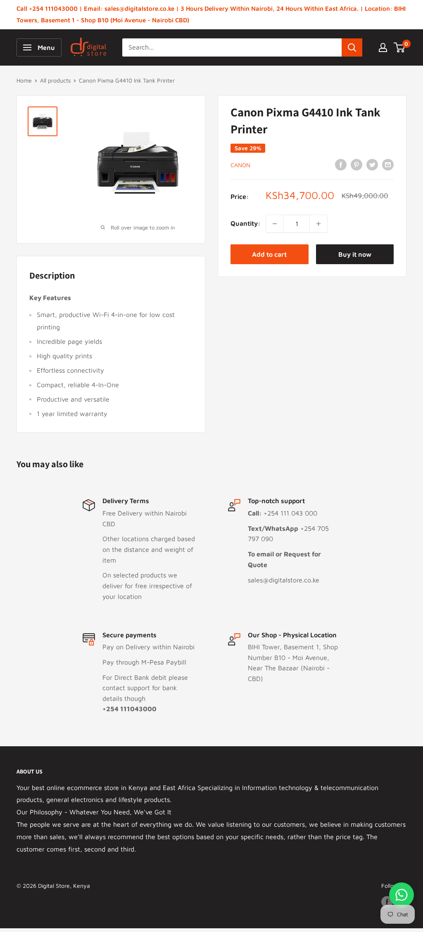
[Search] (352, 47)
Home (24, 80)
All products (55, 80)
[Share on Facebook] (341, 164)
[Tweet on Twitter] (372, 164)
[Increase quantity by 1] (318, 223)
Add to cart (269, 254)
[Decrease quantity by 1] (274, 223)
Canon (240, 164)
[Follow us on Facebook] (387, 902)
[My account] (383, 47)
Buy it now (354, 254)
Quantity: (246, 223)
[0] (399, 47)
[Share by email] (388, 164)
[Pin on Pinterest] (356, 164)
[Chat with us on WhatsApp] (401, 894)
